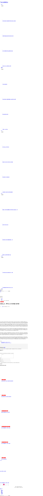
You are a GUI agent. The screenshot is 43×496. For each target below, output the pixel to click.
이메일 (1, 360)
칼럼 (1, 193)
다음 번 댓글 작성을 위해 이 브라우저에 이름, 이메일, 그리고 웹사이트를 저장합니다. (10, 362)
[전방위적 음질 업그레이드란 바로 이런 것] (20, 28)
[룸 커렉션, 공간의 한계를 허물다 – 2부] (20, 232)
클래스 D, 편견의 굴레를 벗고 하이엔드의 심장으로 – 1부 (10, 209)
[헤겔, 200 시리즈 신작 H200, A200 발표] (20, 154)
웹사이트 (1, 361)
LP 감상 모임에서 (5, 84)
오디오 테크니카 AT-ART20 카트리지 (6, 396)
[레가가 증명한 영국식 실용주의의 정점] (20, 43)
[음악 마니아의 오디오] (20, 217)
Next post (1, 460)
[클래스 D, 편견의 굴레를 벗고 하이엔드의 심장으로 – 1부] (20, 202)
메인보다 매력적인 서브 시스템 (5, 412)
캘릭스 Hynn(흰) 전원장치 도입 (7, 254)
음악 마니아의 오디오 (5, 224)
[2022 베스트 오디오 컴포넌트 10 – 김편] (20, 265)
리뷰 (1, 4)
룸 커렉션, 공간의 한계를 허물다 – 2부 (8, 239)
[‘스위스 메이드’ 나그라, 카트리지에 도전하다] (14, 372)
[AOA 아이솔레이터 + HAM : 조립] (14, 435)
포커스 (2, 67)
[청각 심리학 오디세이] (20, 106)
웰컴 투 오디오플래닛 (4, 426)
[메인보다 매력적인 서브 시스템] (14, 404)
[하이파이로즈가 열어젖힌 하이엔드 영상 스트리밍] (20, 13)
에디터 (2, 493)
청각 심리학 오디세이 (5, 114)
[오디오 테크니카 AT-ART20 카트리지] (14, 388)
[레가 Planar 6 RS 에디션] (20, 139)
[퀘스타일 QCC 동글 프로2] (20, 169)
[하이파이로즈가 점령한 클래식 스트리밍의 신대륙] (20, 91)
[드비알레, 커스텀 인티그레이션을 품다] (20, 184)
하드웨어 (4, 379)
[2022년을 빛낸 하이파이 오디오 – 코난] (20, 280)
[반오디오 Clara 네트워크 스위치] (20, 58)
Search (9, 495)
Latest (1, 494)
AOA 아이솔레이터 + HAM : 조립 (5, 443)
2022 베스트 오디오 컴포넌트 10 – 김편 (8, 272)
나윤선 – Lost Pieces (5, 129)
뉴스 (1, 130)
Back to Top (1, 488)
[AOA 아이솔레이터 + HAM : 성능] (14, 419)
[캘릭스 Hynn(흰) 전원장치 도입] (20, 247)
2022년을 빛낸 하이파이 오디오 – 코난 (8, 287)
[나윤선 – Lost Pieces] (20, 121)
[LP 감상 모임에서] (20, 76)
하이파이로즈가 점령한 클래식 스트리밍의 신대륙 (9, 99)
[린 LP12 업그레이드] (14, 450)
